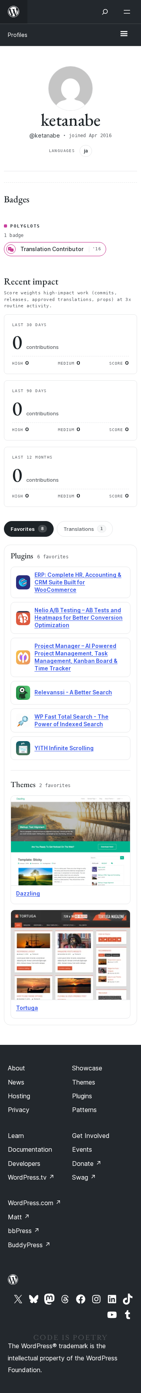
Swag (84, 1177)
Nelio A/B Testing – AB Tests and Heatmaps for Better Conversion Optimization (78, 617)
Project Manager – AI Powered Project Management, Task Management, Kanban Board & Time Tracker (76, 657)
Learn (16, 1136)
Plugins (82, 1096)
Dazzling (28, 893)
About (16, 1068)
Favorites (27, 529)
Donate (86, 1163)
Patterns (84, 1110)
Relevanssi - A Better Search (73, 692)
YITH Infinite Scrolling (64, 748)
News (16, 1082)
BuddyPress (29, 1245)
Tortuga (27, 1007)
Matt (19, 1217)
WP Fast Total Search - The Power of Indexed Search (71, 720)
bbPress (24, 1231)
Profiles (17, 34)
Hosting (19, 1096)
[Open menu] (128, 12)
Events (82, 1149)
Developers (24, 1163)
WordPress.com (34, 1203)
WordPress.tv (31, 1177)
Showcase (87, 1068)
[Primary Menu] (124, 34)
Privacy (18, 1110)
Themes (83, 1082)
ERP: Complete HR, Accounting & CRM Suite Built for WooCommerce (77, 582)
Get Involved (91, 1136)
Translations (83, 529)
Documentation (30, 1149)
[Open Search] (105, 12)
